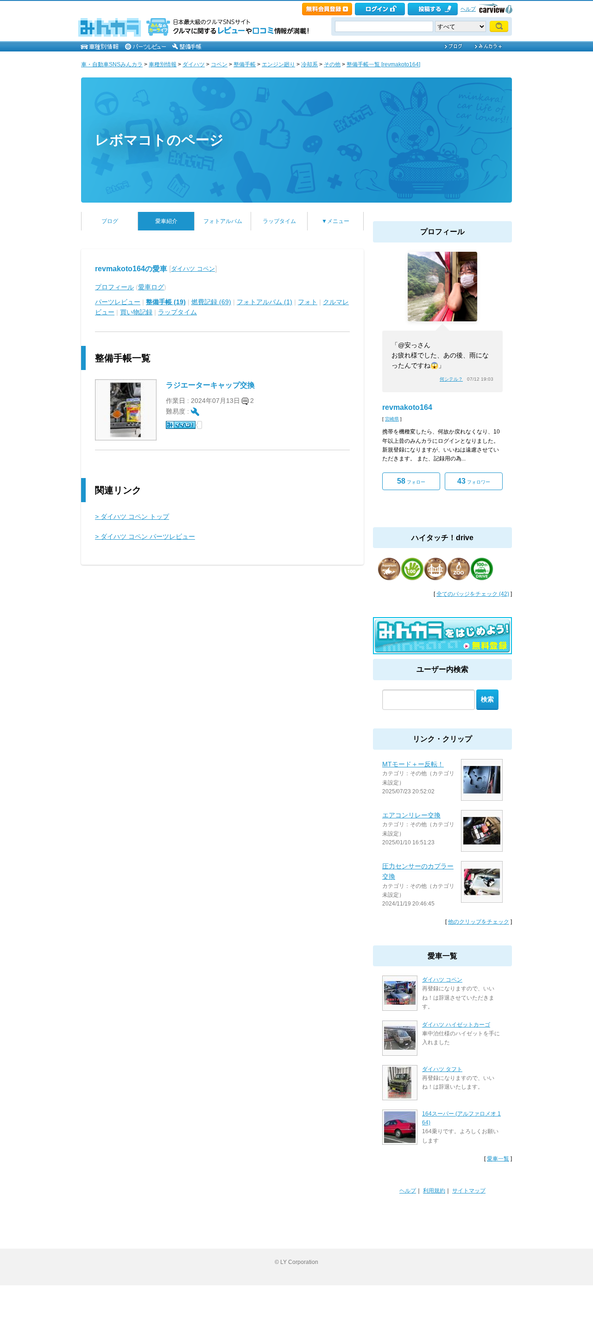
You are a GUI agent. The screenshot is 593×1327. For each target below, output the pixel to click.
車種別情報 (163, 64)
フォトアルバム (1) (264, 302)
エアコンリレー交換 (411, 815)
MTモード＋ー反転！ (413, 764)
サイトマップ (469, 1190)
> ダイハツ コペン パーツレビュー (145, 536)
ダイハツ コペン (193, 268)
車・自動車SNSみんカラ (112, 64)
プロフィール (114, 287)
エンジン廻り (278, 64)
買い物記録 (136, 312)
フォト (307, 302)
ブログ (109, 221)
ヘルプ (468, 9)
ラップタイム (279, 221)
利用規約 (434, 1190)
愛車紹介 (166, 221)
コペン (219, 64)
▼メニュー (335, 221)
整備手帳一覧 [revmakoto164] (383, 64)
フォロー (411, 481)
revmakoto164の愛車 (131, 269)
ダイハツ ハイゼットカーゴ (456, 1024)
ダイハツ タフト (442, 1069)
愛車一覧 (498, 1158)
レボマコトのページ (159, 139)
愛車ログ (151, 287)
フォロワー (473, 481)
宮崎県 (392, 418)
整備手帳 (244, 64)
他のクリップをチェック (478, 922)
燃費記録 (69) (211, 302)
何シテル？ (451, 379)
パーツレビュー (117, 302)
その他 (332, 64)
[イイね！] (181, 425)
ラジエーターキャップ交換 (210, 385)
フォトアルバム (222, 221)
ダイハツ (194, 64)
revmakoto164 (407, 407)
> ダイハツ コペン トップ (132, 516)
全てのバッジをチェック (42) (472, 594)
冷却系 (309, 64)
